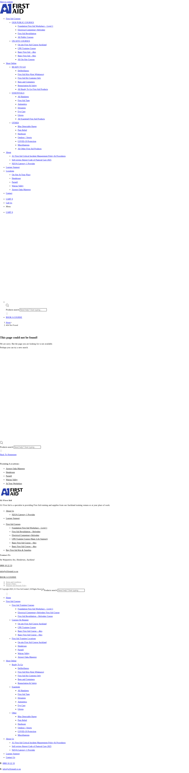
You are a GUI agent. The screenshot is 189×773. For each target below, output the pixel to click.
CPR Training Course (27, 627)
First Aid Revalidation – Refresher (26, 532)
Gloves (20, 709)
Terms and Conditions (13, 582)
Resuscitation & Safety (27, 683)
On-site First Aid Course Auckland (32, 624)
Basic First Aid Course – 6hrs (24, 543)
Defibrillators (23, 668)
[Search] (7, 313)
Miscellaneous (23, 735)
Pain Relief (22, 720)
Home (8, 598)
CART (9, 199)
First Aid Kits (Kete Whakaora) (31, 672)
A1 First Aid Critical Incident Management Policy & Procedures (39, 743)
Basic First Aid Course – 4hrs (24, 546)
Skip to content (6, 2)
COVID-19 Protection (27, 731)
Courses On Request (20, 620)
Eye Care (21, 705)
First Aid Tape (24, 694)
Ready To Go (17, 665)
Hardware (22, 724)
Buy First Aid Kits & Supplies (18, 550)
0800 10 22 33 (6, 565)
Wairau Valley (12, 480)
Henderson (10, 472)
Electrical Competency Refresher (25, 535)
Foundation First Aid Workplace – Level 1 (29, 528)
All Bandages (23, 691)
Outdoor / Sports (25, 728)
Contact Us (10, 757)
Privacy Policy (11, 584)
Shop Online (11, 661)
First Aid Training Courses (23, 605)
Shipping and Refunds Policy (16, 586)
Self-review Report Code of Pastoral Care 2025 (31, 746)
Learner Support (13, 518)
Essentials (16, 687)
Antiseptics (22, 702)
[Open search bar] (7, 306)
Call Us (9, 203)
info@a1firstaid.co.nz (9, 571)
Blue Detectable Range (27, 716)
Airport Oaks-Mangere (15, 469)
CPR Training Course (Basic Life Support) (30, 539)
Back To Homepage (8, 455)
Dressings (22, 698)
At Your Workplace (14, 483)
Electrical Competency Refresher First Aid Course (39, 612)
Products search (12, 310)
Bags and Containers (26, 679)
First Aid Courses (13, 524)
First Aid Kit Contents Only (29, 676)
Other (14, 713)
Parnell (9, 476)
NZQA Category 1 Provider (23, 515)
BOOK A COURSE (14, 317)
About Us (10, 511)
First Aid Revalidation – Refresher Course (35, 616)
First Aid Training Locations (24, 638)
